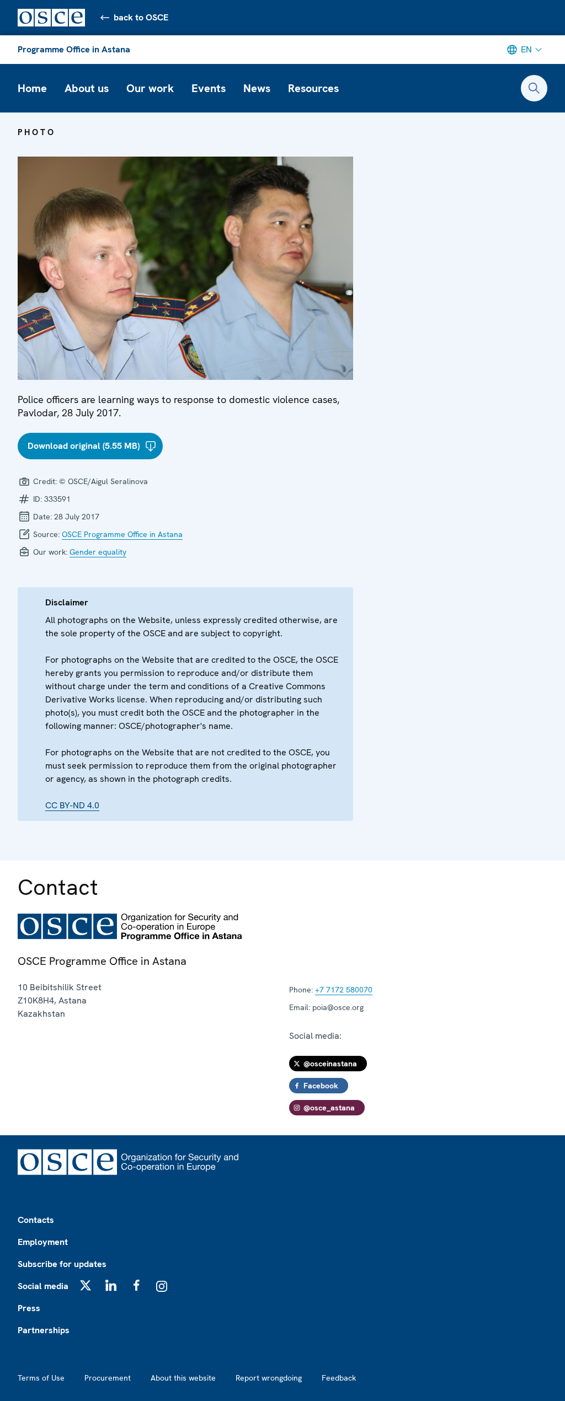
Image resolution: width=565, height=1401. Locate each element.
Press (29, 1308)
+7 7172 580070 (343, 990)
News (256, 88)
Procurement (107, 1378)
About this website (183, 1378)
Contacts (36, 1220)
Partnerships (44, 1330)
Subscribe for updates (62, 1264)
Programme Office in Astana (74, 49)
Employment (43, 1242)
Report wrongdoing (269, 1378)
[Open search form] (534, 88)
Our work (150, 88)
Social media (43, 1286)
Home (32, 88)
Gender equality (98, 552)
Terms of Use (41, 1378)
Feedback (339, 1378)
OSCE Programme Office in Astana (122, 534)
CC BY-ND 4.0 (72, 805)
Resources (313, 88)
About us (87, 88)
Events (208, 88)
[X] (85, 1285)
